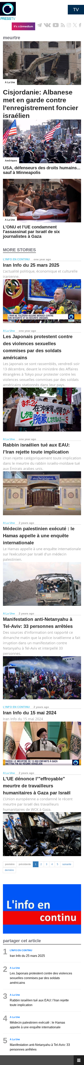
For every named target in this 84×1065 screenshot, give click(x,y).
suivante (66, 864)
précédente (25, 864)
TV (76, 9)
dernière (9, 870)
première (10, 864)
